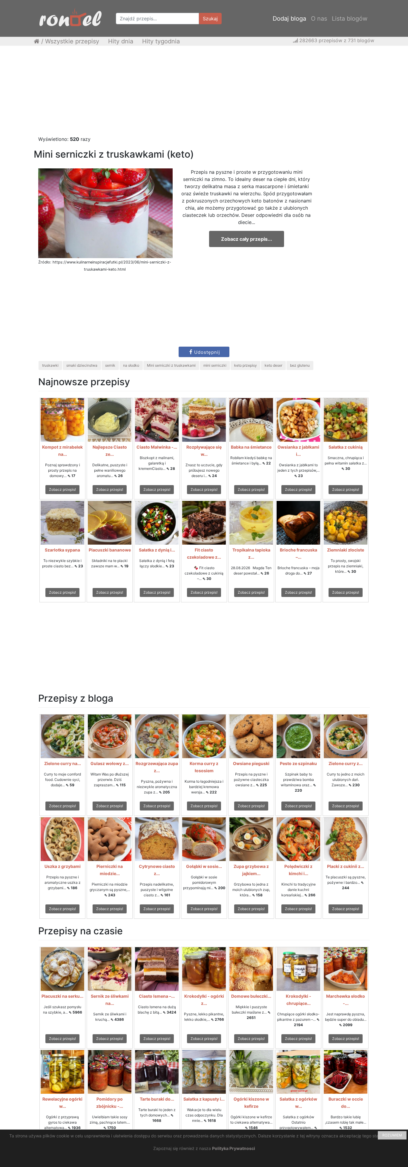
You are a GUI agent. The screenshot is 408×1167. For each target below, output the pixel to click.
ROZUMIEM (392, 1135)
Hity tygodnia (161, 41)
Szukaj (210, 19)
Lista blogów (349, 18)
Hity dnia (120, 41)
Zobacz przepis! (62, 489)
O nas (319, 18)
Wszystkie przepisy (72, 41)
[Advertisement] (204, 93)
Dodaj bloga (289, 18)
